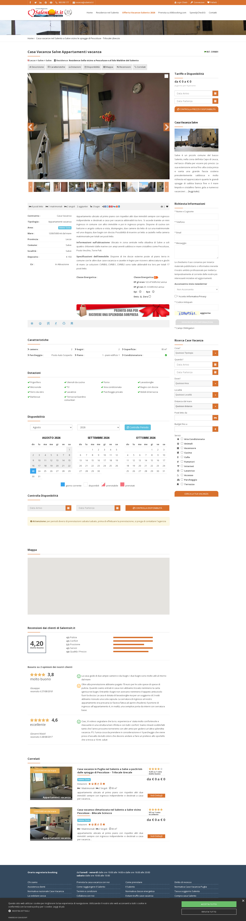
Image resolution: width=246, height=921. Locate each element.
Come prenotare (134, 882)
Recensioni (125, 66)
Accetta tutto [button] (209, 904)
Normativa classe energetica (140, 891)
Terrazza (189, 484)
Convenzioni (198, 2)
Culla (187, 457)
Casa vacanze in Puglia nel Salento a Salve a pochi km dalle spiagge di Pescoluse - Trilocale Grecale (109, 770)
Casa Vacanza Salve (186, 122)
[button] (82, 910)
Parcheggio (190, 479)
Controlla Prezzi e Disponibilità (197, 109)
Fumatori (189, 461)
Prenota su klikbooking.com (172, 12)
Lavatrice (189, 470)
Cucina (188, 452)
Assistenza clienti (36, 886)
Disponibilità (93, 66)
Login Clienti (181, 2)
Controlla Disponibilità (148, 508)
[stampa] (162, 206)
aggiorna (205, 312)
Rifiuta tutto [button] (209, 911)
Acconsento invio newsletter (191, 283)
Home (90, 12)
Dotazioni (76, 66)
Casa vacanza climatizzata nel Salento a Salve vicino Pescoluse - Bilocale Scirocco (109, 811)
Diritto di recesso (183, 882)
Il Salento (130, 886)
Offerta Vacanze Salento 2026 (138, 12)
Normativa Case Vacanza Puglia (191, 886)
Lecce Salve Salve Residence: (84, 60)
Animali (188, 443)
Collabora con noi (85, 895)
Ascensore (190, 448)
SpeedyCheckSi (198, 12)
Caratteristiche (57, 66)
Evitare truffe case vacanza (139, 895)
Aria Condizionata (194, 439)
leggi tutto (194, 191)
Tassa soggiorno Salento (187, 891)
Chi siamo (32, 882)
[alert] (123, 909)
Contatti (213, 12)
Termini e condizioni (87, 891)
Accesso (188, 475)
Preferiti (213, 2)
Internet (189, 466)
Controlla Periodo (139, 427)
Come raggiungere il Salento (91, 886)
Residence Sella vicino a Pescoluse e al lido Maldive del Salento (104, 60)
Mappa (109, 66)
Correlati (141, 66)
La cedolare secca (37, 895)
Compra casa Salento (185, 895)
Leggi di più (59, 906)
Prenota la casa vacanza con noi (93, 882)
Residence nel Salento (107, 12)
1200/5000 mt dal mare (44, 770)
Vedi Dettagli (156, 795)
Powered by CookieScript (17, 917)
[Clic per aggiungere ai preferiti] (167, 206)
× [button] (243, 901)
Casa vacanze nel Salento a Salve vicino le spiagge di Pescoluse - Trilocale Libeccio (78, 38)
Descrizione (37, 66)
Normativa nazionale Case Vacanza (46, 891)
